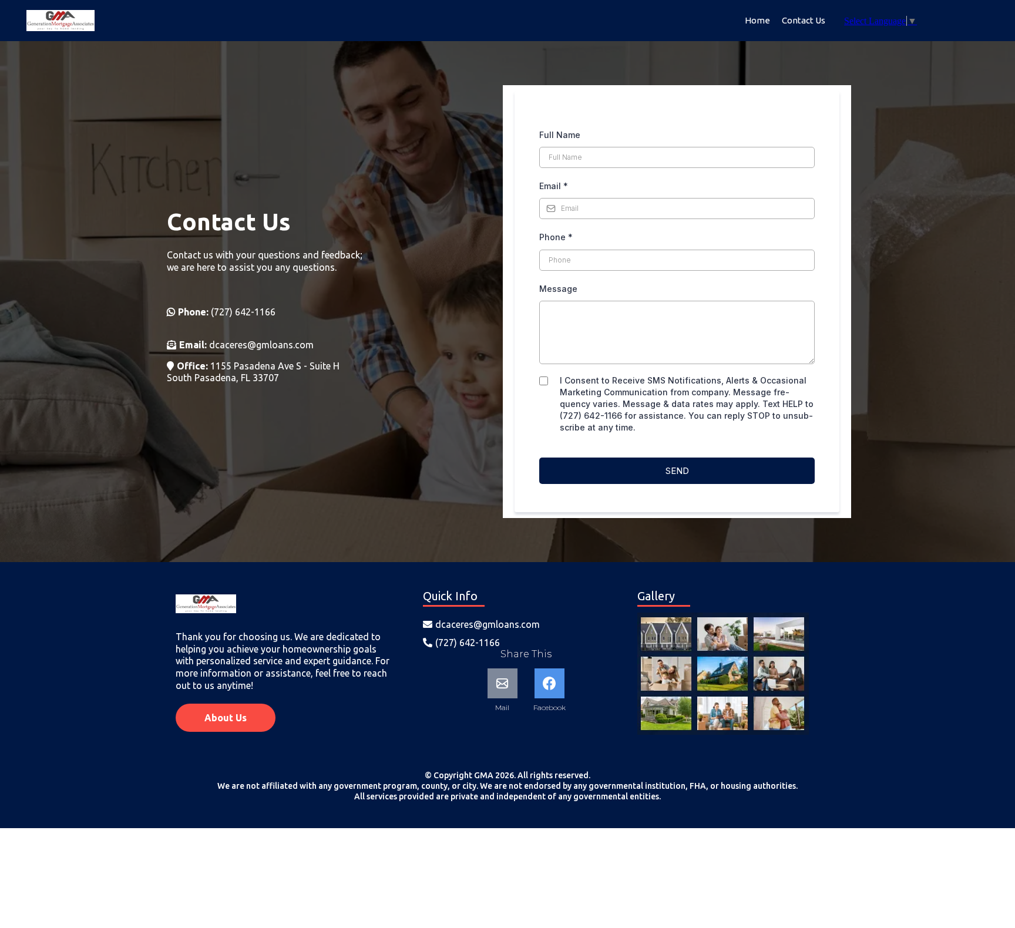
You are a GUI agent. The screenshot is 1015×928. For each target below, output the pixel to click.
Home (757, 20)
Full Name (559, 135)
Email (553, 186)
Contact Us (803, 20)
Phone (556, 237)
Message (558, 289)
